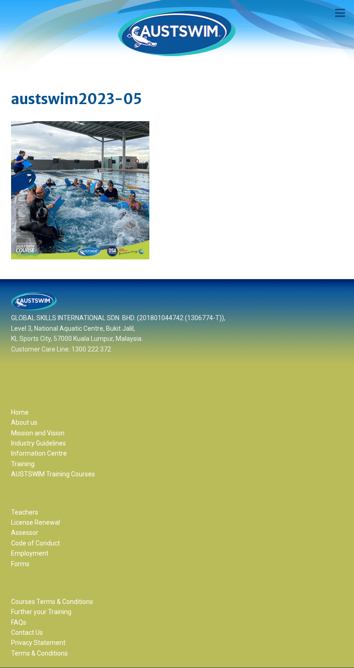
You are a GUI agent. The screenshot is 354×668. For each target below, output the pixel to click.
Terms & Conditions (39, 653)
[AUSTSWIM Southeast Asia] (177, 33)
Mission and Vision (38, 433)
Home (20, 412)
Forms (20, 564)
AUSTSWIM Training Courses (53, 474)
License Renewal (35, 522)
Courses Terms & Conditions (52, 601)
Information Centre (39, 453)
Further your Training (41, 611)
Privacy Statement (38, 642)
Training (23, 464)
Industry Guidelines (38, 443)
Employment (29, 553)
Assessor (24, 532)
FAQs (18, 622)
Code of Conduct (35, 543)
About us (24, 422)
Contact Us (27, 632)
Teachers (24, 512)
